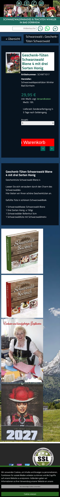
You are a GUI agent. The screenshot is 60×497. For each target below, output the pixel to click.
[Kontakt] (41, 3)
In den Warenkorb (27, 142)
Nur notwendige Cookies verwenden (30, 486)
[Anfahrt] (26, 3)
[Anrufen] (33, 3)
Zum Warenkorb (55, 27)
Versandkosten (44, 98)
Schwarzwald (34, 36)
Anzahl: (24, 119)
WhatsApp (47, 27)
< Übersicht (13, 38)
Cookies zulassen (30, 494)
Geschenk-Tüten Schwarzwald (42, 38)
